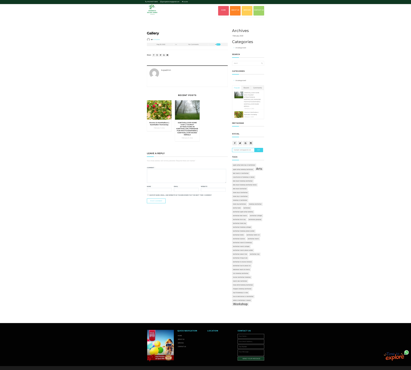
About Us (235, 10)
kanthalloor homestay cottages (242, 227)
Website (204, 186)
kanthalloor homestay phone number (244, 231)
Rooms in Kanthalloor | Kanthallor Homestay (159, 124)
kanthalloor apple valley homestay (243, 212)
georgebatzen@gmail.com (170, 2)
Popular (237, 88)
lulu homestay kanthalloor (240, 273)
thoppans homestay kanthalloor (242, 289)
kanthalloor (247, 208)
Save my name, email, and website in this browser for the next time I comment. (180, 195)
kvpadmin (156, 39)
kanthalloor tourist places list (242, 266)
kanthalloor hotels (238, 235)
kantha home (237, 208)
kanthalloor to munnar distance (242, 262)
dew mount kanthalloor (240, 189)
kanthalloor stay (254, 254)
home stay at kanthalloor (240, 193)
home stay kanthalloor (239, 204)
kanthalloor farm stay (239, 220)
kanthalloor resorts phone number (243, 250)
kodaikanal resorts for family (241, 270)
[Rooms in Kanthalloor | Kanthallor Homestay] (159, 111)
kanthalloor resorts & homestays (242, 243)
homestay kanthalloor (255, 204)
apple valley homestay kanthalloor (243, 169)
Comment (151, 167)
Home (223, 10)
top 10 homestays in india (240, 293)
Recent (246, 88)
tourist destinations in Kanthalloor (243, 296)
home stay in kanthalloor (240, 196)
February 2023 (238, 36)
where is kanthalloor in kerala (242, 300)
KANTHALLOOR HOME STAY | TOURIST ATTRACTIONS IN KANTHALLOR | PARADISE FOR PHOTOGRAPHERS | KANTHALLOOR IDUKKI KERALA (187, 129)
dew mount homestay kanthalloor (243, 181)
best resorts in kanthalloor (241, 173)
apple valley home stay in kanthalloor (244, 165)
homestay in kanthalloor (240, 200)
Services (247, 10)
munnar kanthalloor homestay (242, 277)
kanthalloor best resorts (240, 216)
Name (149, 186)
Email (176, 186)
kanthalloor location (239, 239)
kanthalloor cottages (256, 216)
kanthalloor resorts (253, 239)
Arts (259, 169)
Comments (257, 88)
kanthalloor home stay (239, 223)
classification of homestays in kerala (243, 177)
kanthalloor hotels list (253, 235)
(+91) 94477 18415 (152, 2)
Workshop (240, 304)
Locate (185, 2)
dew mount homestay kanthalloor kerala (245, 185)
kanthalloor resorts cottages (241, 246)
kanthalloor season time (240, 254)
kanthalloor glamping (255, 220)
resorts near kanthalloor (240, 281)
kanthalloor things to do (240, 258)
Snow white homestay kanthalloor (243, 285)
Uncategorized (240, 48)
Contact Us (259, 10)
